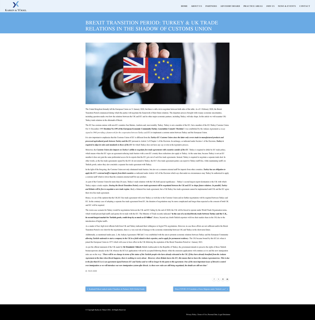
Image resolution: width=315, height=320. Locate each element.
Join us (270, 6)
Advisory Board (230, 6)
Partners (211, 6)
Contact (304, 6)
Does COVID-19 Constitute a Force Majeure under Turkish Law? (201, 289)
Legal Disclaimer (224, 314)
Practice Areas (253, 6)
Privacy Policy (191, 314)
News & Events (287, 6)
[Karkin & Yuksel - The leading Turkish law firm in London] (15, 6)
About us (196, 6)
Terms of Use (202, 314)
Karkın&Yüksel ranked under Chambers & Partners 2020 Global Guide (116, 289)
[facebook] (214, 279)
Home (184, 6)
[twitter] (218, 279)
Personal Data (212, 314)
